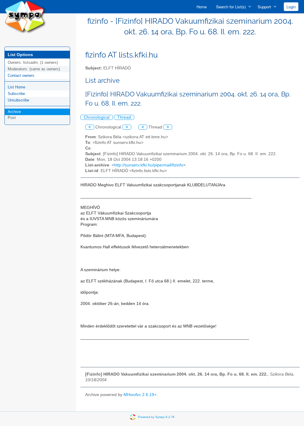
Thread (124, 117)
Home (202, 6)
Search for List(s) (231, 6)
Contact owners (21, 75)
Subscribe (16, 93)
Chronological (97, 117)
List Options (20, 54)
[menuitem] (201, 6)
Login (291, 6)
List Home (16, 87)
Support (264, 6)
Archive (14, 111)
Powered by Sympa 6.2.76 (156, 417)
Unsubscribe (18, 100)
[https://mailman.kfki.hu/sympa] (25, 16)
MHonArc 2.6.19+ (140, 394)
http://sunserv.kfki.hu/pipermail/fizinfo (148, 165)
